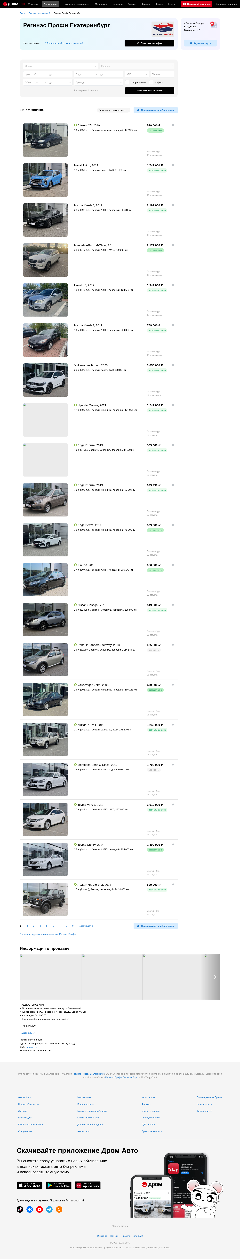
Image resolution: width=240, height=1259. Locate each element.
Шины (159, 4)
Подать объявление (29, 1104)
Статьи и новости (151, 1111)
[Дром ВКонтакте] (29, 1209)
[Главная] (14, 4)
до (101, 74)
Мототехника (84, 1097)
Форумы (146, 1104)
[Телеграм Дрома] (49, 1209)
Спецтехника (25, 1131)
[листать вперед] (210, 977)
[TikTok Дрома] (20, 1209)
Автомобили (50, 4)
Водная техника (85, 1104)
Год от (79, 74)
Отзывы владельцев (88, 1117)
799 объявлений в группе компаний (64, 43)
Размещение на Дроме (209, 1097)
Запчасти (118, 4)
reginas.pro (32, 1047)
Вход (226, 4)
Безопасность (204, 1104)
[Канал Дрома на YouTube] (39, 1209)
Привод (80, 82)
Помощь (114, 1236)
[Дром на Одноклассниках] (59, 1209)
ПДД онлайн (148, 1124)
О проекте (102, 1236)
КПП (129, 74)
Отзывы (132, 4)
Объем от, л (31, 82)
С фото (159, 82)
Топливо (156, 74)
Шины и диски (25, 1117)
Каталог (146, 4)
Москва (34, 4)
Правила (126, 1236)
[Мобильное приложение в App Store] (29, 1185)
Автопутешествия (151, 1117)
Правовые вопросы (152, 1131)
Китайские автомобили (30, 1124)
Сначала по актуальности (112, 110)
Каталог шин (148, 1097)
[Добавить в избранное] (173, 124)
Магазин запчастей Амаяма (92, 1111)
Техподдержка (204, 1111)
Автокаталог (83, 1131)
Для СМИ (138, 1236)
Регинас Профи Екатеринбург (88, 1073)
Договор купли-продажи (90, 1124)
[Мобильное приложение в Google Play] (59, 1185)
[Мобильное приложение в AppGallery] (88, 1185)
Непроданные (138, 82)
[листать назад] (30, 977)
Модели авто (119, 1226)
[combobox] (60, 66)
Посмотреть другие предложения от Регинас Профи (48, 934)
